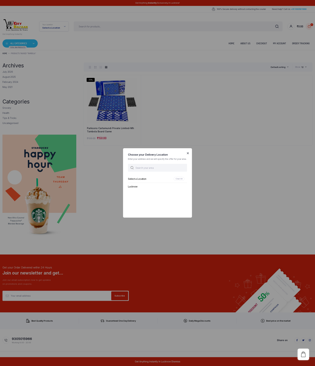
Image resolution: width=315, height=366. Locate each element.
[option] (157, 179)
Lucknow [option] (132, 186)
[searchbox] (157, 168)
